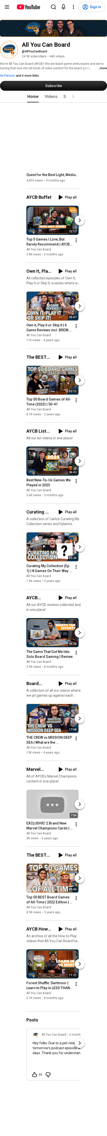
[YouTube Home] (28, 7)
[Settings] (73, 7)
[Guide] (7, 7)
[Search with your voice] (63, 7)
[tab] (33, 97)
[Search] (53, 7)
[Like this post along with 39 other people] (35, 1075)
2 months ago (78, 1034)
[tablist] (53, 97)
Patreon (9, 75)
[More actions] (76, 240)
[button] (73, 97)
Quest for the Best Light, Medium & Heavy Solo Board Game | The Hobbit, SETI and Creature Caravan (53, 175)
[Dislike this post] (48, 1075)
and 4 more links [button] (27, 75)
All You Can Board (38, 249)
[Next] (80, 220)
